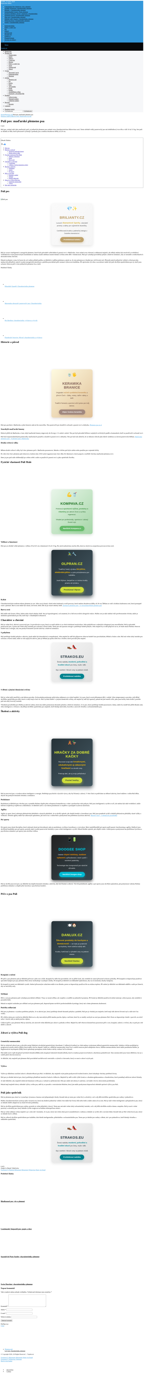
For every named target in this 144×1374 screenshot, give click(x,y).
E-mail (3, 1313)
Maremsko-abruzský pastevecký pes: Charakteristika (23, 303)
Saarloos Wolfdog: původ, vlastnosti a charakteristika (21, 14)
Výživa (11, 183)
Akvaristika (12, 86)
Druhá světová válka (14, 153)
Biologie (11, 76)
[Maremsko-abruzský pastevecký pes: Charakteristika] (15, 301)
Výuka (7, 71)
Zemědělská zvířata (15, 92)
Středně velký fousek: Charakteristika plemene (19, 19)
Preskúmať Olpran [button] (72, 590)
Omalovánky (13, 55)
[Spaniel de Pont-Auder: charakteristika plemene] (20, 1253)
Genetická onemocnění (15, 182)
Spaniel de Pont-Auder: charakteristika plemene (20, 1257)
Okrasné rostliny (14, 99)
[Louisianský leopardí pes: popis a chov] (20, 1225)
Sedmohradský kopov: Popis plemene (16, 12)
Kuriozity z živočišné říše (16, 93)
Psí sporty (11, 171)
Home (3, 114)
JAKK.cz (8, 36)
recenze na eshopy (10, 40)
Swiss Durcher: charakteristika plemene (17, 1284)
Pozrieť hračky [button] (72, 780)
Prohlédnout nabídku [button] (72, 676)
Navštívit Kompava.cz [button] (72, 528)
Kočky (11, 83)
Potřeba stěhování (14, 178)
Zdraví (7, 31)
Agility (11, 170)
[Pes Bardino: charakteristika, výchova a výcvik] (15, 318)
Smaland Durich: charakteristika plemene (17, 15)
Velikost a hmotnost (14, 156)
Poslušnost (11, 168)
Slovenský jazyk (14, 72)
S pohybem (12, 163)
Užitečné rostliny (14, 101)
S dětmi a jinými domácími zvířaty (18, 165)
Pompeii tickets (9, 38)
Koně (10, 88)
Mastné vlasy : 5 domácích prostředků (104, 815)
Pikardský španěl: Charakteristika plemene (19, 286)
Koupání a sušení (13, 175)
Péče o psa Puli (9, 173)
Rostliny (7, 95)
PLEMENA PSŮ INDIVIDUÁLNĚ (20, 116)
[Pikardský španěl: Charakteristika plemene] (15, 284)
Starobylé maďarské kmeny (16, 151)
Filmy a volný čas (10, 27)
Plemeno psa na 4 (96, 425)
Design (11, 62)
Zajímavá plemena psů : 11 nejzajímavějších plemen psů (82, 605)
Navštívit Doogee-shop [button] (72, 874)
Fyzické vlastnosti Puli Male (13, 155)
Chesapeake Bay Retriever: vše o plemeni (17, 7)
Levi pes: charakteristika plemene (15, 1351)
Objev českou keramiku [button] (72, 412)
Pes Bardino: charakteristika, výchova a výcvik (21, 320)
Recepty (7, 102)
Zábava (11, 58)
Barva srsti (12, 160)
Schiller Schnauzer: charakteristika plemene (18, 8)
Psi (6, 29)
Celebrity (7, 106)
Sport (10, 65)
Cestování (12, 60)
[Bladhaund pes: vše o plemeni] (20, 1197)
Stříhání (11, 176)
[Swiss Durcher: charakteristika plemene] (20, 1280)
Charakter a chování (11, 161)
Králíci (11, 90)
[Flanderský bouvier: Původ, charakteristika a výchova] (15, 336)
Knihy (11, 57)
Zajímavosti (8, 33)
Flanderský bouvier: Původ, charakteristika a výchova (23, 337)
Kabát (10, 158)
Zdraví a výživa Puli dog (12, 180)
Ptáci (10, 85)
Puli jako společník (10, 185)
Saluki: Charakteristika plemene (14, 22)
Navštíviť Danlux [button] (72, 961)
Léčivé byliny (13, 97)
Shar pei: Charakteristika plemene (15, 17)
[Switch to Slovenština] (5, 41)
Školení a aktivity (10, 166)
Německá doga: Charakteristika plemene (17, 21)
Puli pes (7, 148)
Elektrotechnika (9, 26)
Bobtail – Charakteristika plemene (15, 10)
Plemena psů (12, 79)
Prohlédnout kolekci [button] (72, 240)
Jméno (3, 1310)
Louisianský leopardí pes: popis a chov (16, 1229)
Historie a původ (10, 150)
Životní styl (8, 34)
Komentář (4, 1306)
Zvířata (7, 78)
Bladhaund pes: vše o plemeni (13, 1201)
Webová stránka (6, 1317)
